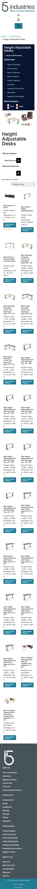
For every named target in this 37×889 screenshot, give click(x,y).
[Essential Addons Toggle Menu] (18, 160)
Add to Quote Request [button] (9, 225)
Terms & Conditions (18, 884)
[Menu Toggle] (19, 15)
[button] (11, 106)
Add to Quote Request (27, 229)
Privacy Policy (18, 887)
